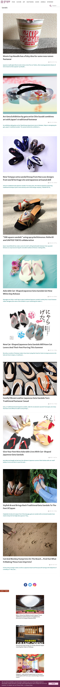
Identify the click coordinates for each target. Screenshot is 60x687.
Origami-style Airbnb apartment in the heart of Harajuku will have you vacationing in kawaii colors (30, 675)
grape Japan (5, 2)
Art (24, 2)
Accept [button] (53, 683)
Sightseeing (30, 2)
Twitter (30, 584)
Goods (37, 2)
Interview (50, 2)
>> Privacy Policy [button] (28, 685)
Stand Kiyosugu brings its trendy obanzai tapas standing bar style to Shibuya (30, 646)
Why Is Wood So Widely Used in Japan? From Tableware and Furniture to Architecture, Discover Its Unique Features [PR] (29, 616)
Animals (43, 2)
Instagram (34, 584)
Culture (18, 2)
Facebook (25, 584)
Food (13, 2)
